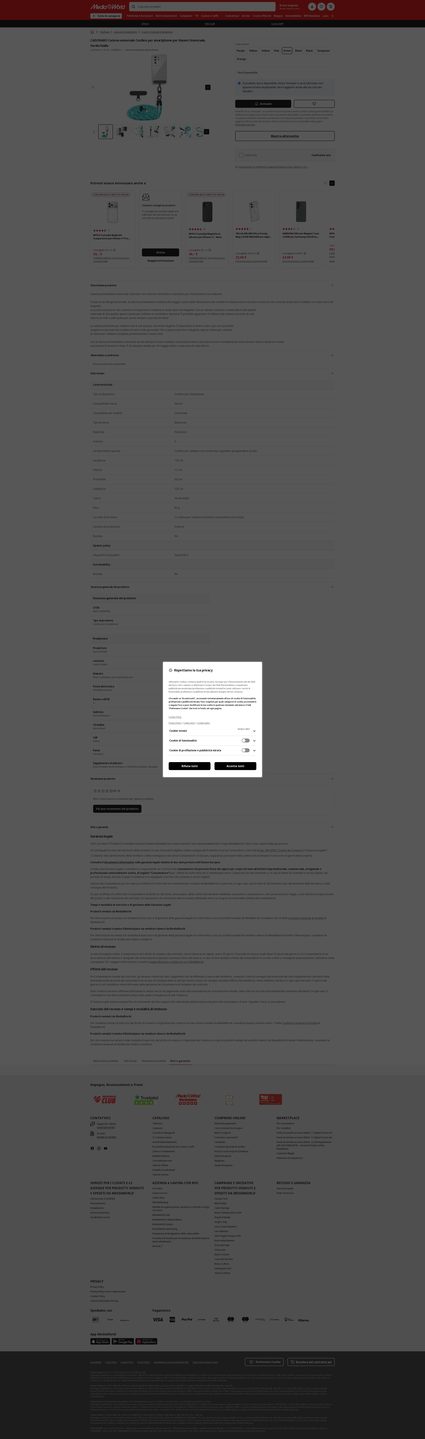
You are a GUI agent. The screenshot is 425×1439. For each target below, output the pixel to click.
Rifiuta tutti (190, 766)
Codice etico (189, 723)
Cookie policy (203, 723)
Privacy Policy (175, 723)
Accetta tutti (235, 766)
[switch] (246, 741)
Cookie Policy (175, 717)
